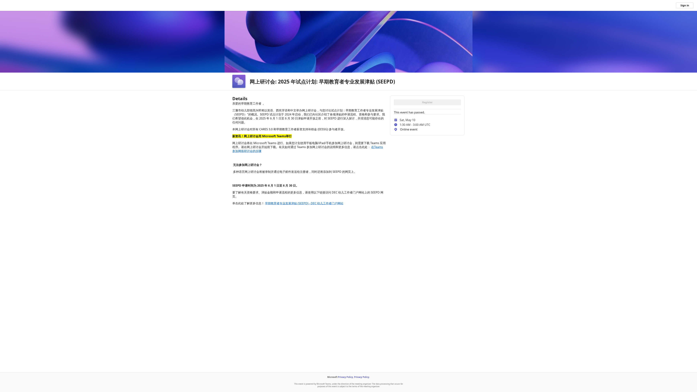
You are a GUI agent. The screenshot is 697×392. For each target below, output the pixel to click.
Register (427, 102)
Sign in (684, 5)
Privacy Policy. (346, 377)
